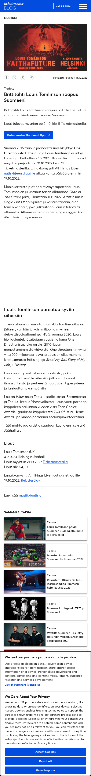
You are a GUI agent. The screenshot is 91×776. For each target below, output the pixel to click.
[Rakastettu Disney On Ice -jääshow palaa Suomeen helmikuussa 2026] (25, 581)
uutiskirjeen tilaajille (19, 173)
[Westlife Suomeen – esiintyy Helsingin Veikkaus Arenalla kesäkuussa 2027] (25, 634)
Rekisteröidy (30, 480)
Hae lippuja (63, 6)
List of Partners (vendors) (22, 685)
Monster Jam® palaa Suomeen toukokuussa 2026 (65, 557)
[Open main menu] (83, 8)
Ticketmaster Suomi (61, 77)
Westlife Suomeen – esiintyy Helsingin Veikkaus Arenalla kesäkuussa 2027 (65, 636)
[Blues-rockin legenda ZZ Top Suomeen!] (25, 608)
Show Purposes (46, 770)
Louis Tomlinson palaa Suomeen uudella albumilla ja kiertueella (65, 530)
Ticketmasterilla (55, 461)
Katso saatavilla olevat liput (27, 135)
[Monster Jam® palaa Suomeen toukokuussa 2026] (25, 555)
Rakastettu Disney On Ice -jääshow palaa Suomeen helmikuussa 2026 (64, 583)
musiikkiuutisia (30, 495)
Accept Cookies (45, 752)
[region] (45, 713)
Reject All (45, 761)
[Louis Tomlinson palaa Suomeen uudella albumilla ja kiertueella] (25, 528)
